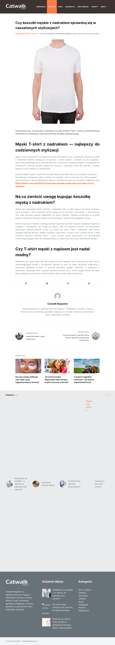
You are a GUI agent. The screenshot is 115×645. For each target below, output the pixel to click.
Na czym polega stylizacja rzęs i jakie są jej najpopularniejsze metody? (27, 379)
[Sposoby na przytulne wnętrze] (89, 484)
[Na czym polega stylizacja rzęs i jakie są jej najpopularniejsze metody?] (28, 366)
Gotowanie (83, 596)
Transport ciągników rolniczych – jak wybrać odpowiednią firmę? (84, 379)
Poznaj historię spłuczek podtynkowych (74, 484)
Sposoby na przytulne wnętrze (99, 484)
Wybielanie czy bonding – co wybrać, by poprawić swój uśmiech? (21, 484)
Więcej (103, 7)
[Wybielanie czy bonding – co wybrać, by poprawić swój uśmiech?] (9, 484)
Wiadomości (41, 7)
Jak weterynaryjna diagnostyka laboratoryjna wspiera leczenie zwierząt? (57, 379)
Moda (60, 7)
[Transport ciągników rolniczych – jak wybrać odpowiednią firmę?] (87, 366)
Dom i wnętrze (83, 7)
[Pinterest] (68, 283)
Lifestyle (51, 7)
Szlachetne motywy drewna (47, 483)
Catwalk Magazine (22, 34)
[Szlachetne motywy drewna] (35, 484)
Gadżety (94, 7)
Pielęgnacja (70, 7)
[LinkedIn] (89, 283)
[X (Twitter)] (47, 283)
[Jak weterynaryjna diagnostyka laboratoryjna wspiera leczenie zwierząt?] (57, 366)
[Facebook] (25, 283)
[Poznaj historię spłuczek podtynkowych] (62, 484)
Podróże (82, 607)
